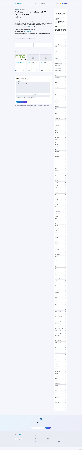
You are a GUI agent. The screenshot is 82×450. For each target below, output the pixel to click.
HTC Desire (56, 130)
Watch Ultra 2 (57, 397)
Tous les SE (56, 385)
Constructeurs (57, 87)
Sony (55, 359)
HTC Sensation (57, 151)
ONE (55, 273)
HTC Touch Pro (57, 156)
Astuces (56, 53)
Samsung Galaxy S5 (57, 326)
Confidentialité (60, 440)
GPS (55, 120)
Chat (55, 80)
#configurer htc (21, 38)
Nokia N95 (56, 263)
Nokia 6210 (56, 244)
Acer (55, 41)
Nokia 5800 (56, 242)
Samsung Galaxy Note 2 (58, 314)
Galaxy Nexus (57, 99)
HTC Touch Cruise (57, 154)
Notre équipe (60, 435)
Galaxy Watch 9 (57, 101)
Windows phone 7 (57, 402)
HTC (55, 127)
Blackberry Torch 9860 (58, 70)
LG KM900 (56, 201)
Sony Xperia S (57, 366)
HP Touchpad (57, 125)
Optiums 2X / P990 (57, 278)
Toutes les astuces (49, 435)
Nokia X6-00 (57, 268)
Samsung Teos (57, 345)
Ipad (55, 175)
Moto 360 (56, 225)
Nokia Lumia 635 (57, 249)
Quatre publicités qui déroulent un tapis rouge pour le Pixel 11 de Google (60, 22)
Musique (56, 230)
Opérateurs (43, 3)
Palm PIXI (56, 287)
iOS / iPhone (48, 438)
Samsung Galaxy (57, 309)
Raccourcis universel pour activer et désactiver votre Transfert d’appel (32, 64)
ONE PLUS (56, 275)
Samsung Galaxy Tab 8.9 (58, 333)
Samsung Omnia (57, 335)
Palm (55, 285)
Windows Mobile (57, 400)
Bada (55, 56)
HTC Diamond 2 (57, 139)
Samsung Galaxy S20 (58, 321)
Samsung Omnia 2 (57, 337)
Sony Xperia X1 (57, 369)
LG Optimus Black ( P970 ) (58, 213)
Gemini (56, 108)
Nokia (56, 240)
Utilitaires (56, 390)
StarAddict (56, 376)
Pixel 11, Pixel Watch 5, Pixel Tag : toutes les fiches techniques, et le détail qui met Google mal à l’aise (60, 26)
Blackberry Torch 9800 (58, 68)
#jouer (35, 38)
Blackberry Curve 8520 (58, 61)
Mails (55, 223)
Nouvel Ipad (56, 271)
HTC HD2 (56, 142)
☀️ (60, 3)
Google (56, 115)
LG (55, 194)
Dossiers (56, 92)
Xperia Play (56, 407)
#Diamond (26, 38)
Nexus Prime (56, 237)
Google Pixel (37, 440)
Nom (17, 94)
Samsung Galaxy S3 (57, 323)
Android (36, 3)
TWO (55, 388)
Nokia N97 (56, 266)
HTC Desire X (57, 135)
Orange (56, 280)
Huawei (56, 161)
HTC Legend (57, 144)
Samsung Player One (58, 340)
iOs (39, 3)
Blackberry (56, 58)
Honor (56, 123)
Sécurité (48, 440)
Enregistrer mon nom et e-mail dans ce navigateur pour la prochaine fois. (27, 97)
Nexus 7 (56, 235)
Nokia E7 (56, 247)
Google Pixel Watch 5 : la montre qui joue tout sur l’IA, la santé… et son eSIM (60, 14)
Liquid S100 (56, 216)
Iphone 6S (56, 189)
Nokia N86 (56, 259)
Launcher (56, 192)
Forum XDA (28, 26)
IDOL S (56, 166)
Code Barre (56, 84)
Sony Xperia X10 (57, 371)
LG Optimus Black (57, 211)
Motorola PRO (57, 228)
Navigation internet (57, 232)
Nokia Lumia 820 (57, 252)
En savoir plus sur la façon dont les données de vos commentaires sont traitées (38, 105)
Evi (55, 94)
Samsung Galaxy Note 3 (58, 316)
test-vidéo (56, 380)
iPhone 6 (56, 187)
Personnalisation (57, 292)
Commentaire (18, 81)
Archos (56, 51)
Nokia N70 (56, 256)
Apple (56, 49)
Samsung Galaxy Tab (58, 330)
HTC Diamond (57, 137)
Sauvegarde (56, 352)
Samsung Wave (57, 347)
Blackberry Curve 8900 (58, 63)
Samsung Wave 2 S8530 (58, 349)
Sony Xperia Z (57, 373)
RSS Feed (59, 441)
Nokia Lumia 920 (57, 254)
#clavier (16, 38)
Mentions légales (60, 438)
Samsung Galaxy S (57, 318)
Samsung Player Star (58, 342)
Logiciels (56, 218)
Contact (59, 437)
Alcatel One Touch (57, 44)
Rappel (56, 297)
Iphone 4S (56, 182)
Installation (56, 170)
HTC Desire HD (57, 132)
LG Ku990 (56, 206)
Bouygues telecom (57, 77)
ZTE (55, 409)
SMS (55, 357)
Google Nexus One (57, 118)
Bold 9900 (56, 75)
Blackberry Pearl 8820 (58, 65)
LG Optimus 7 (57, 209)
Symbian (56, 378)
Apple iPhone (37, 437)
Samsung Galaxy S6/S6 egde (59, 328)
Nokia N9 (56, 261)
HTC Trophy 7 (57, 158)
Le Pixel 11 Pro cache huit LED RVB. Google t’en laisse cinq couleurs (60, 18)
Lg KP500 (56, 204)
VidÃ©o (56, 392)
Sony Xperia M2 (57, 364)
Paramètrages (57, 290)
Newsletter (65, 3)
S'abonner (48, 427)
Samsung (56, 304)
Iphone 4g (56, 180)
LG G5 (56, 197)
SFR (55, 354)
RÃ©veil (56, 299)
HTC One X (56, 149)
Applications (48, 441)
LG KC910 (56, 199)
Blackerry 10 (56, 72)
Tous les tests (37, 435)
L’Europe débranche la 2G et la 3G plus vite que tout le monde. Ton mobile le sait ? (60, 30)
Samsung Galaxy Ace (58, 311)
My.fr (19, 3)
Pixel (55, 295)
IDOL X (56, 168)
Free (55, 96)
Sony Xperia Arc (57, 361)
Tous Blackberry (57, 383)
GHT (55, 111)
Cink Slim (56, 82)
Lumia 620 (56, 220)
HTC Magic (56, 146)
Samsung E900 (57, 306)
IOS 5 (55, 173)
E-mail (34, 94)
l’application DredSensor (27, 31)
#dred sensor (30, 38)
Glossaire (56, 113)
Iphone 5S (56, 185)
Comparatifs (37, 441)
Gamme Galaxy (57, 106)
